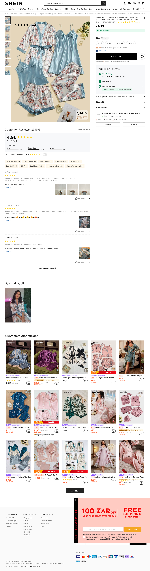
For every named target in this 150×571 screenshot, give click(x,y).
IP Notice (9, 566)
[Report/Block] (88, 198)
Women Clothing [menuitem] (47, 9)
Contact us (44, 518)
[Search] (103, 3)
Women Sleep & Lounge (35, 14)
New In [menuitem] (30, 9)
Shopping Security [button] (108, 86)
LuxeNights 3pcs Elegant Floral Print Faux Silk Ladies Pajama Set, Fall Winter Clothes (75, 378)
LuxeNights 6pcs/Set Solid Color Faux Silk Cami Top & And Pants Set (19, 477)
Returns (25, 521)
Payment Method (46, 521)
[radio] (100, 43)
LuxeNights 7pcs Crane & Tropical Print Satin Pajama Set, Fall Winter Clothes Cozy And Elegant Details (103, 378)
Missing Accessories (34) (75, 166)
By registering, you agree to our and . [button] (109, 534)
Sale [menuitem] (37, 9)
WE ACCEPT (80, 552)
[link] (129, 3)
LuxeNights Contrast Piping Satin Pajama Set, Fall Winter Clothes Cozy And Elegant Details (131, 477)
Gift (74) (23, 166)
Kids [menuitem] (66, 9)
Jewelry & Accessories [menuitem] (103, 9)
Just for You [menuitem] (22, 9)
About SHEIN (10, 518)
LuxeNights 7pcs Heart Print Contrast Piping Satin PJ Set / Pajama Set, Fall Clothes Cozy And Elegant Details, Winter (131, 427)
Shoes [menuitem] (91, 9)
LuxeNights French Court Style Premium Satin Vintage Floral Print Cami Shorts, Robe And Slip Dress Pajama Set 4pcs (75, 427)
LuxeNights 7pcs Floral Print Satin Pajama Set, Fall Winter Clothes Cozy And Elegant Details (75, 477)
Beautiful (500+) (11, 166)
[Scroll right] (143, 9)
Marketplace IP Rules (57, 563)
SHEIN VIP (26, 535)
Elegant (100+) (75, 162)
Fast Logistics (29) (30, 162)
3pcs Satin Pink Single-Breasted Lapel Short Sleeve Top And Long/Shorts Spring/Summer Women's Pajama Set (47, 427)
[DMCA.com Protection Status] (83, 561)
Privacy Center (10, 563)
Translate (8, 187)
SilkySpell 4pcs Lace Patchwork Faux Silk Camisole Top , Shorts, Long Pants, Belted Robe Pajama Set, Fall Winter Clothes (47, 378)
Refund (25, 523)
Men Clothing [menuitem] (82, 9)
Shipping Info (27, 518)
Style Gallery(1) (14, 283)
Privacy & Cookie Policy (25, 563)
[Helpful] (76, 198)
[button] (138, 3)
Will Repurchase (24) (13, 162)
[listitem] (18, 363)
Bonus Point (45, 523)
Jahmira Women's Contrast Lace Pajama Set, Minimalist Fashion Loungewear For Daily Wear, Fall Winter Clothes (103, 477)
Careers (8, 526)
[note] (103, 372)
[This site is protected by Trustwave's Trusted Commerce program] (78, 561)
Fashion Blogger (11, 521)
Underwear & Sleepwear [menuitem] (121, 9)
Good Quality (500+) (37, 166)
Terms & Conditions (41, 563)
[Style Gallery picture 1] (18, 305)
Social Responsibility (12, 523)
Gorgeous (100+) (61, 162)
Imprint (16, 566)
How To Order (27, 526)
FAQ (42, 526)
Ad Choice (24, 566)
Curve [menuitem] (73, 9)
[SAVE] (142, 56)
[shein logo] (13, 3)
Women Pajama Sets (64, 14)
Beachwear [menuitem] (59, 9)
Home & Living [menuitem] (138, 9)
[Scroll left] (140, 9)
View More (75, 491)
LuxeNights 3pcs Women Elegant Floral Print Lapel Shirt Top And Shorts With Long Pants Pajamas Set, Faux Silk (19, 427)
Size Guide (26, 532)
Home (7, 14)
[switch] (45, 154)
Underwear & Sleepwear (18, 14)
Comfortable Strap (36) (55, 166)
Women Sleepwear (50, 14)
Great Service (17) (45, 162)
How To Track (27, 529)
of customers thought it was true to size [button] (112, 48)
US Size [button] (104, 38)
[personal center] (124, 3)
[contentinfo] (111, 556)
